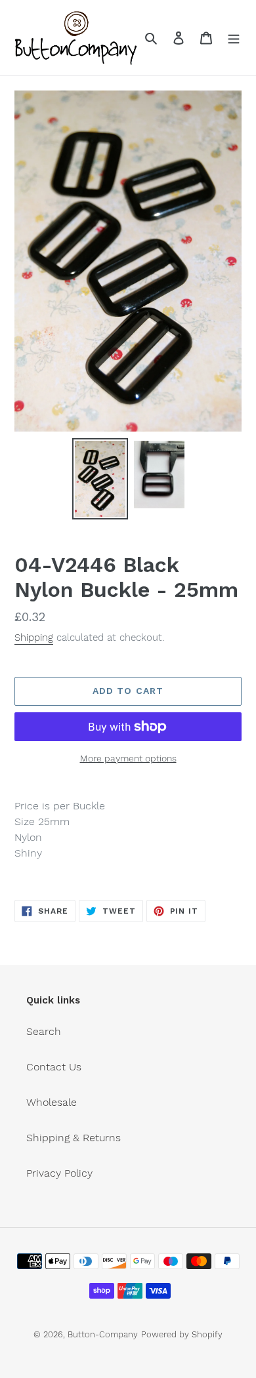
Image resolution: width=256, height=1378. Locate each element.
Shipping (33, 637)
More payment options (128, 758)
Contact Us (53, 1067)
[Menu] (233, 37)
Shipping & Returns (73, 1137)
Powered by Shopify (182, 1334)
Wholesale (51, 1102)
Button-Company (103, 1334)
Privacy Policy (59, 1173)
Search (43, 1031)
